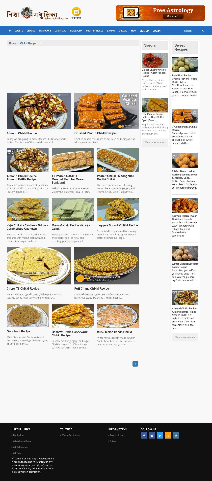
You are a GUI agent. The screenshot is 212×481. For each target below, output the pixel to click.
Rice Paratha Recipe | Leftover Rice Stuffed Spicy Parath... (153, 117)
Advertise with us (22, 441)
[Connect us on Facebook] (144, 435)
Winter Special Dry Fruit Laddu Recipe (185, 265)
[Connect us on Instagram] (176, 435)
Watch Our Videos (71, 435)
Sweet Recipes (181, 47)
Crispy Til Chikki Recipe (23, 288)
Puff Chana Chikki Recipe (91, 288)
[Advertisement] (73, 71)
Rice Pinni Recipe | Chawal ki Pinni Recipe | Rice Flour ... (185, 78)
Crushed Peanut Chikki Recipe (95, 133)
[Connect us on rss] (168, 435)
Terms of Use (116, 435)
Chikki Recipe (28, 43)
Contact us (18, 435)
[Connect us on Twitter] (160, 435)
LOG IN (156, 30)
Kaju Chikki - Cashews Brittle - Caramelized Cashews (27, 227)
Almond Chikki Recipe (22, 133)
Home (12, 43)
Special (150, 45)
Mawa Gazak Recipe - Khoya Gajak (71, 227)
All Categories (20, 446)
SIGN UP (144, 30)
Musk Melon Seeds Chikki (114, 332)
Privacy (114, 441)
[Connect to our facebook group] (152, 435)
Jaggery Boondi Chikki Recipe (117, 225)
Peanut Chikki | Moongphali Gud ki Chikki (115, 177)
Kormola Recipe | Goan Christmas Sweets (184, 217)
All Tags (17, 452)
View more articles (155, 142)
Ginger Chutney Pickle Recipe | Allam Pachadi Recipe (154, 72)
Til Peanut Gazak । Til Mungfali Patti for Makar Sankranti (68, 179)
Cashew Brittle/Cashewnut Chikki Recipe (69, 333)
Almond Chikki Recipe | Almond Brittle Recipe (22, 177)
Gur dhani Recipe (18, 331)
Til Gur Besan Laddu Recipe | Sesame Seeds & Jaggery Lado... (184, 174)
